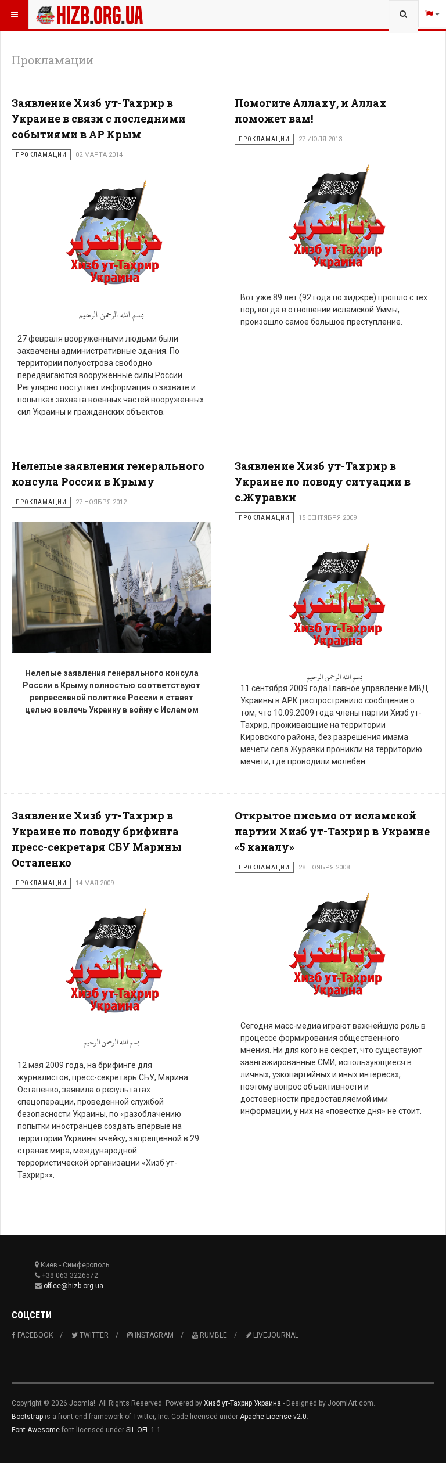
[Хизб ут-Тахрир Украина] (89, 14)
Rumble (212, 1335)
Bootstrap (27, 1416)
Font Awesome (36, 1430)
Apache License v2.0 (273, 1416)
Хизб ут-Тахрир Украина (242, 1403)
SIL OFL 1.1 (143, 1430)
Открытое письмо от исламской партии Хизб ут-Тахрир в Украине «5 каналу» (332, 831)
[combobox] (403, 14)
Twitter (93, 1335)
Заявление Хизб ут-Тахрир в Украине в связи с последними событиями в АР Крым (99, 118)
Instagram (153, 1335)
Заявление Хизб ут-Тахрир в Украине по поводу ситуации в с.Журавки (323, 481)
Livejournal (274, 1335)
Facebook (34, 1335)
